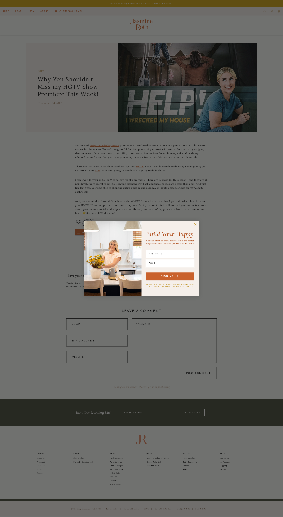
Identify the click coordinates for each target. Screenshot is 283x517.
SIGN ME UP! (170, 276)
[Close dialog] (195, 224)
